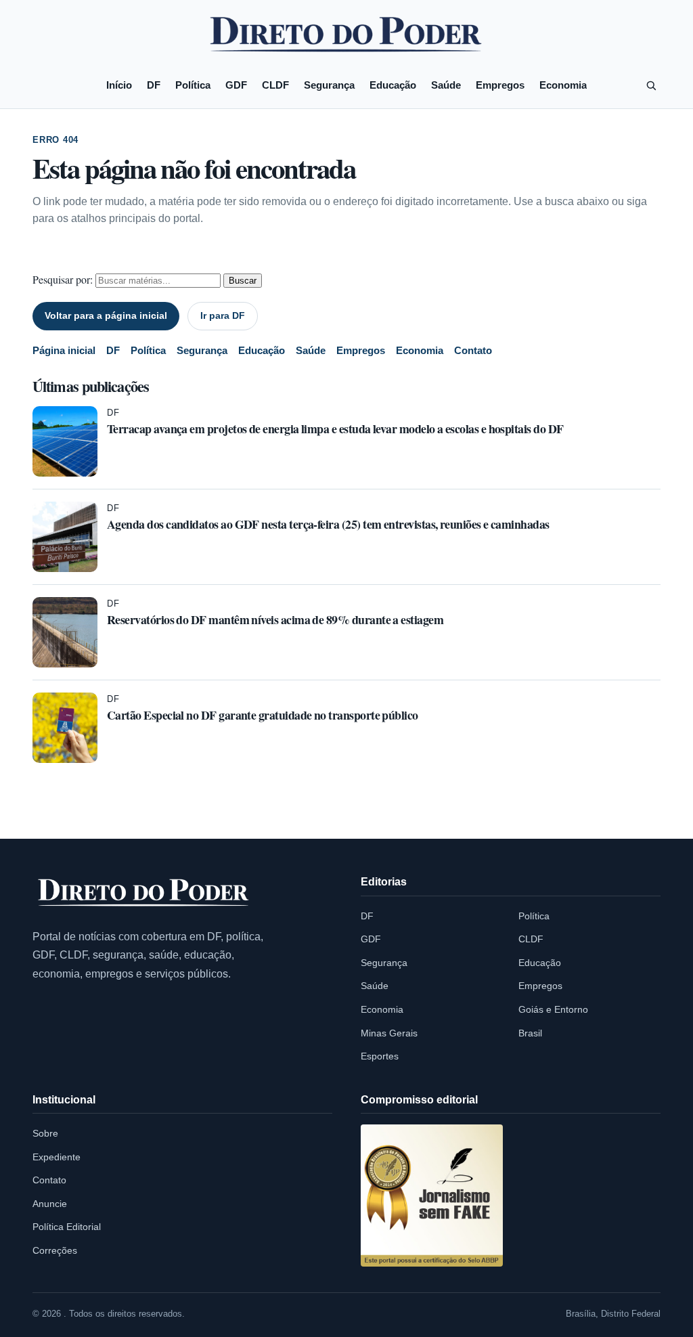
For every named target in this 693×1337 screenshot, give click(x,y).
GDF (236, 85)
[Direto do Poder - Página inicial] (144, 893)
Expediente (56, 1157)
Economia (563, 85)
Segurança (329, 85)
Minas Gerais (389, 1033)
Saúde (446, 85)
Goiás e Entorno (553, 1009)
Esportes (380, 1056)
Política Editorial (66, 1226)
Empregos (500, 85)
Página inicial (63, 350)
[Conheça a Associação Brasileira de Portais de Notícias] (432, 1195)
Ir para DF (222, 315)
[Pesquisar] (651, 85)
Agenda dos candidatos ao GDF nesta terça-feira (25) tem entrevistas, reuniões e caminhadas (328, 524)
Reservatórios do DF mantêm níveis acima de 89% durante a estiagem (275, 619)
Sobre (45, 1133)
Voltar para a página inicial (106, 315)
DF (153, 85)
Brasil (530, 1033)
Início (119, 85)
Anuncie (49, 1203)
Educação (393, 85)
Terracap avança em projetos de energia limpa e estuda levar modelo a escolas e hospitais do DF (335, 428)
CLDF (275, 85)
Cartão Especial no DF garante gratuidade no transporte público (262, 715)
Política (192, 85)
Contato (473, 350)
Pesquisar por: (62, 279)
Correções (54, 1250)
